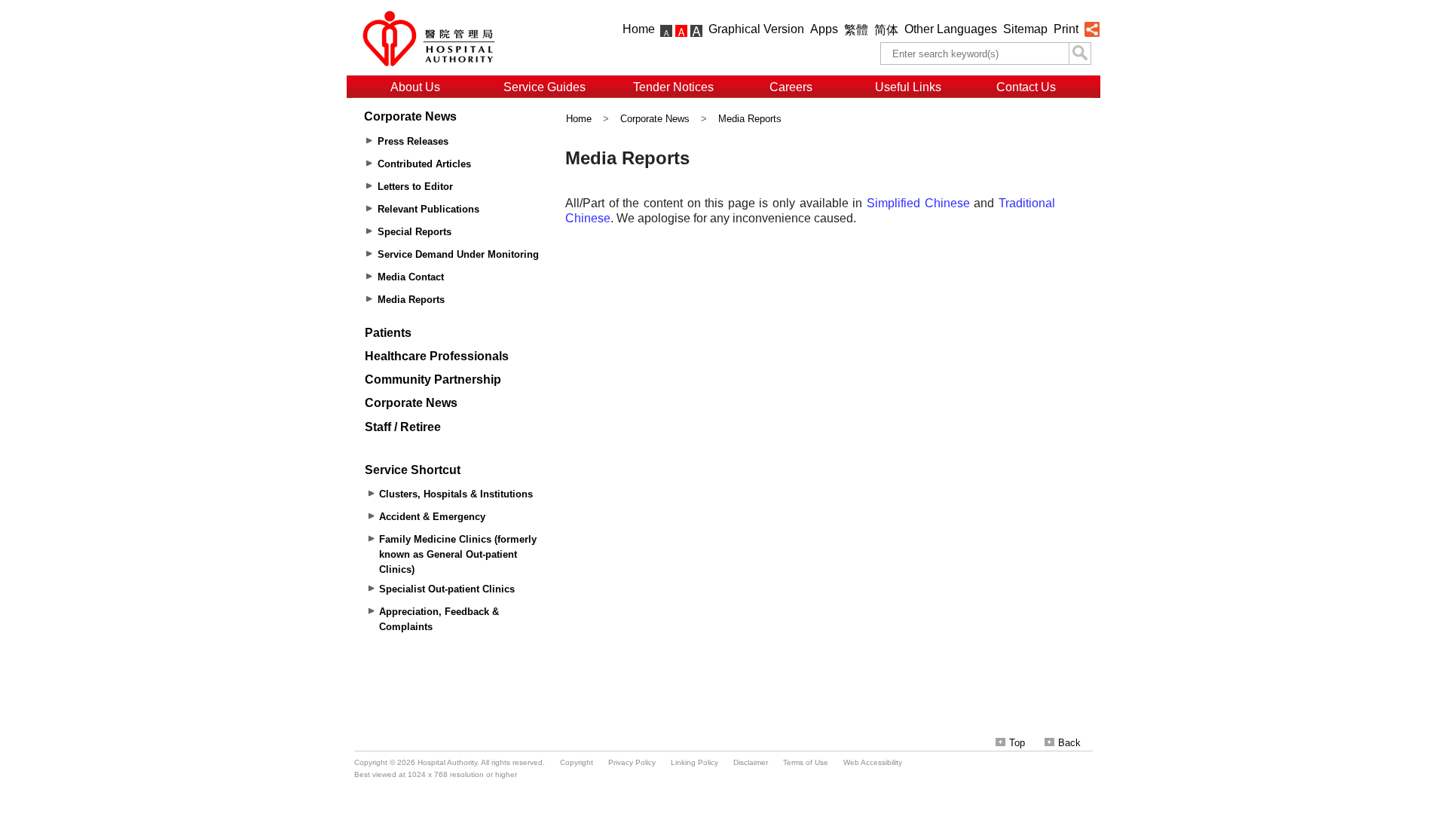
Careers (790, 87)
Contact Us (1026, 87)
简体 (886, 29)
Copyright (576, 762)
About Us (415, 87)
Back (1069, 742)
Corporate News (655, 118)
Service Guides (544, 87)
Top (1017, 742)
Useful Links (908, 87)
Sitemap (1025, 29)
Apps (824, 29)
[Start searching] (1080, 53)
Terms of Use (805, 762)
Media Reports (750, 118)
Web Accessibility (872, 762)
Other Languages (950, 29)
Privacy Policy (632, 762)
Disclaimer (750, 762)
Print (1066, 29)
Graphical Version (756, 29)
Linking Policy (694, 762)
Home (639, 29)
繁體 (856, 29)
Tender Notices (673, 87)
